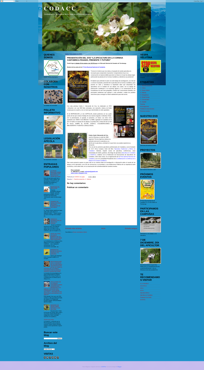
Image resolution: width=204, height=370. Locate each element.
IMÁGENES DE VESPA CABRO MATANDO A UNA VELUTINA (55, 307)
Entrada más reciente (73, 228)
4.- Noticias (88, 179)
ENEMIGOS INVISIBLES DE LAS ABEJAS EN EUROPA (55, 221)
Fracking (142, 104)
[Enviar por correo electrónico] (89, 177)
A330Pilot (103, 366)
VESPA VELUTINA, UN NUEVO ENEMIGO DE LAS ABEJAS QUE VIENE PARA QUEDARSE (56, 236)
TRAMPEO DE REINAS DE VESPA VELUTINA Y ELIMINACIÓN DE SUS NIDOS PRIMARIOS (52, 205)
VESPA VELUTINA (49, 319)
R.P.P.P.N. (143, 299)
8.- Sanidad (143, 102)
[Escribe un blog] (90, 177)
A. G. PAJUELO (144, 283)
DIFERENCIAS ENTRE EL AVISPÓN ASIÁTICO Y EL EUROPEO (56, 252)
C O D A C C (60, 8)
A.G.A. (142, 290)
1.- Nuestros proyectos (78, 179)
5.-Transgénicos (144, 95)
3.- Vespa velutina (144, 90)
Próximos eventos (145, 111)
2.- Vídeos (143, 88)
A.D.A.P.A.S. (143, 286)
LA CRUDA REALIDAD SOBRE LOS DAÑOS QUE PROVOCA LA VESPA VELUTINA (55, 173)
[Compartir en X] (92, 177)
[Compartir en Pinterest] (95, 177)
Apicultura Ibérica (144, 292)
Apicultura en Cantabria (146, 295)
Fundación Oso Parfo (145, 297)
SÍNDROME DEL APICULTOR (55, 187)
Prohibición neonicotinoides (147, 108)
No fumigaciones (144, 106)
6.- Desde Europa (144, 97)
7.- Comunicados (144, 99)
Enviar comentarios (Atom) (80, 232)
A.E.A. (142, 288)
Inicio (103, 228)
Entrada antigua (131, 228)
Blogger (119, 366)
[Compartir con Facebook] (93, 177)
